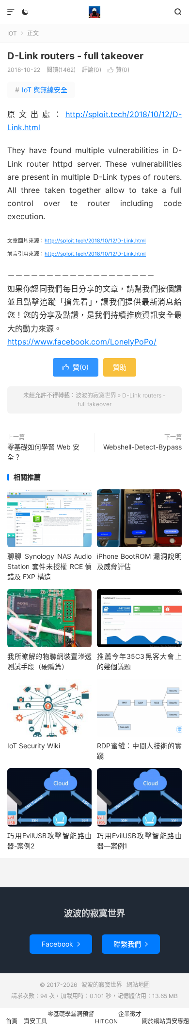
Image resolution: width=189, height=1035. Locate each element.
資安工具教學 (35, 1026)
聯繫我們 (131, 944)
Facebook (61, 944)
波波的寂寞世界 (94, 12)
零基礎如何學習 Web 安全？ (43, 452)
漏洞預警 (82, 1014)
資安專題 (177, 1021)
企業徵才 (130, 1014)
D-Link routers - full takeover (75, 56)
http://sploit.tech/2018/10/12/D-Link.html (95, 241)
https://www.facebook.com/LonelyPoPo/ (82, 341)
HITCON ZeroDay (106, 1026)
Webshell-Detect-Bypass (142, 447)
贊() (118, 69)
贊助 (119, 367)
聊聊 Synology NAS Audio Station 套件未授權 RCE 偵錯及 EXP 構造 (49, 566)
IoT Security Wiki (33, 746)
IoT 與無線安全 (41, 90)
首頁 (11, 1021)
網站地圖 (138, 984)
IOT (12, 33)
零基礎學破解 (59, 1022)
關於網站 (153, 1021)
